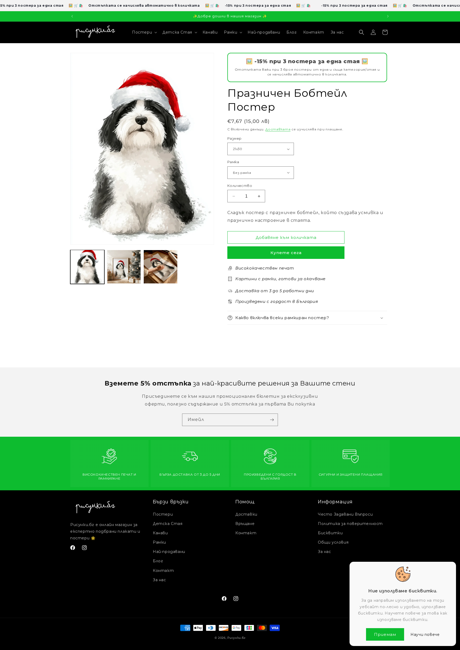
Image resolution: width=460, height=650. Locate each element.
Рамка (233, 162)
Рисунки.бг (236, 638)
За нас (159, 579)
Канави (160, 533)
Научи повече (425, 634)
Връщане (244, 523)
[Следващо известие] (388, 16)
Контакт (163, 570)
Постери (163, 514)
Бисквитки (330, 533)
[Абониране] (272, 420)
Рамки (159, 542)
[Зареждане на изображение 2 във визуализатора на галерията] (124, 267)
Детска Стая (168, 523)
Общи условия (333, 542)
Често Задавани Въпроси (345, 514)
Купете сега (286, 252)
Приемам (385, 634)
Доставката (277, 129)
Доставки (246, 514)
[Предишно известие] (72, 16)
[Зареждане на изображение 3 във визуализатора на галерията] (160, 267)
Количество (239, 185)
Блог (158, 561)
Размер (234, 138)
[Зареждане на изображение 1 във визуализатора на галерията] (87, 267)
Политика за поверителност (350, 523)
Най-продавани (169, 551)
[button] (144, 32)
